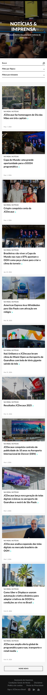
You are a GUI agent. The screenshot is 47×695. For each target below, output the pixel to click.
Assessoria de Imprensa (23, 680)
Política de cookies (15, 685)
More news (23, 668)
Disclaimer (38, 683)
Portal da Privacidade (35, 685)
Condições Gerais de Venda (19, 683)
